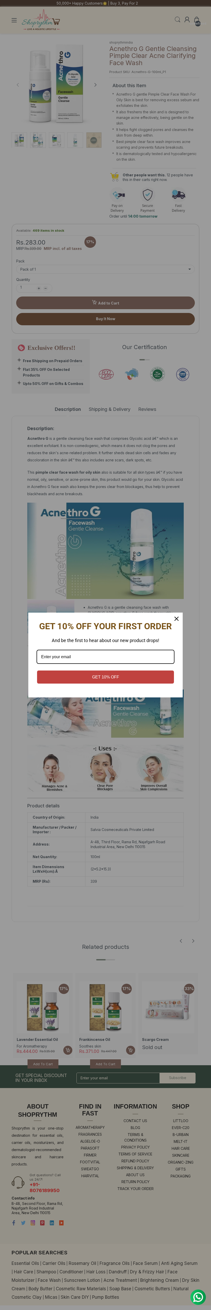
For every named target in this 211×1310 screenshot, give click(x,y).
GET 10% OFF (105, 677)
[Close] (176, 619)
